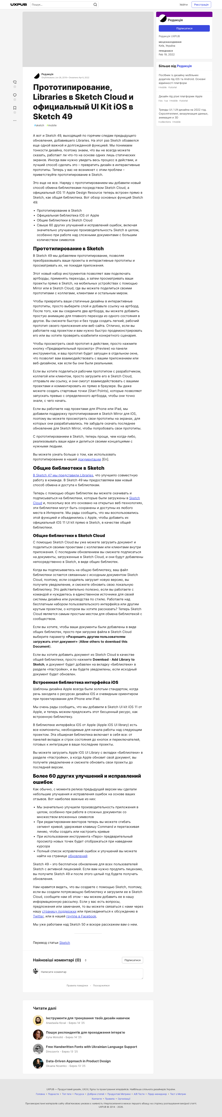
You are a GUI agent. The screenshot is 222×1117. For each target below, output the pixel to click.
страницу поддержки (59, 911)
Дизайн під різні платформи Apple (180, 98)
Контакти (97, 1098)
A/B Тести (139, 1094)
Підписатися (184, 28)
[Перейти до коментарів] (15, 97)
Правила (110, 1098)
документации (89, 459)
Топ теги (66, 1094)
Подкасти (53, 1094)
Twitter (38, 916)
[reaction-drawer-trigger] (15, 84)
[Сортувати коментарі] (85, 960)
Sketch (64, 943)
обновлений (77, 856)
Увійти (184, 4)
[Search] (95, 5)
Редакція (47, 74)
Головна (40, 1094)
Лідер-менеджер (157, 1094)
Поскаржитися (101, 985)
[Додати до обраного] (15, 109)
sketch (39, 125)
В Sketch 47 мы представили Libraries (63, 475)
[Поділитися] (15, 120)
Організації (124, 1098)
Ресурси (79, 1094)
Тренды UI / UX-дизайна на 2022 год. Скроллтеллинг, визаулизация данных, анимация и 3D (183, 115)
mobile (52, 125)
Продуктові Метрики (119, 1094)
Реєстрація (201, 4)
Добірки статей (95, 1094)
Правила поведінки (77, 985)
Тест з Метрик (178, 1094)
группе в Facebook (81, 916)
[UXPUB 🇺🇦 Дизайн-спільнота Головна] (19, 4)
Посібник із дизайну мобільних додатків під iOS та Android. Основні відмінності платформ (181, 81)
